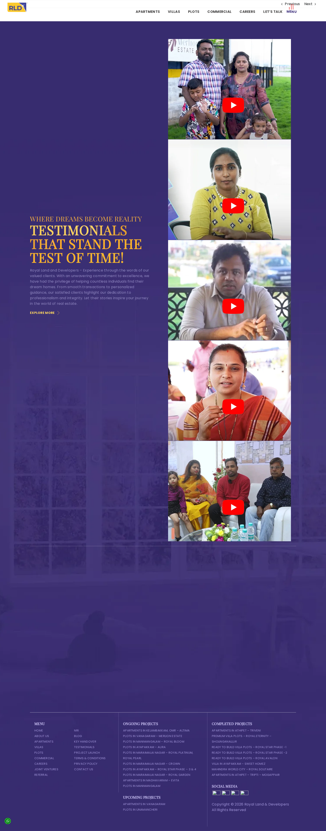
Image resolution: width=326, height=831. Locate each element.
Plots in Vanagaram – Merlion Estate (152, 736)
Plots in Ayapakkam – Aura (144, 747)
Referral (41, 775)
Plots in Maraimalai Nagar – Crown (151, 764)
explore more (42, 313)
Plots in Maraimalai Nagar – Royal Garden (156, 775)
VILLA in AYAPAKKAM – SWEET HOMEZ (238, 764)
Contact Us (83, 769)
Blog (78, 736)
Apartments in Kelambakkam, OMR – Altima (156, 730)
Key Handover (85, 741)
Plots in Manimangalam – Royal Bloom (153, 741)
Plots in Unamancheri (140, 810)
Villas (38, 747)
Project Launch (87, 753)
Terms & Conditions (90, 758)
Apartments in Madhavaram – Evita (151, 780)
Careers (40, 764)
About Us (41, 736)
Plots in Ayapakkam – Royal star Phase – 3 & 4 (159, 769)
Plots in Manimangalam (141, 786)
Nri (76, 730)
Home (38, 730)
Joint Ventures (46, 769)
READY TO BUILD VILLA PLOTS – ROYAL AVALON (244, 758)
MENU (291, 11)
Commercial (44, 758)
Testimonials (84, 747)
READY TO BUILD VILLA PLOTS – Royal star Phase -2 (249, 753)
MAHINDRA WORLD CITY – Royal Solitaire (242, 769)
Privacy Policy (85, 764)
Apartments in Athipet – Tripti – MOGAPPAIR (246, 775)
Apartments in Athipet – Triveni (236, 730)
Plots (38, 753)
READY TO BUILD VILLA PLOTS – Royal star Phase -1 (249, 747)
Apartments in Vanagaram (144, 804)
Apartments (43, 741)
